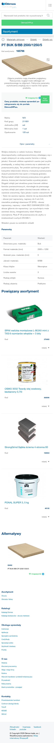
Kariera (4, 673)
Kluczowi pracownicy (9, 666)
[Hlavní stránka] (4, 39)
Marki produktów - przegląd (12, 687)
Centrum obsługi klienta (10, 704)
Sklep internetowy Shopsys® (24, 736)
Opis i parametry (27, 144)
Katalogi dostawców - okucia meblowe (15, 616)
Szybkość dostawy (9, 646)
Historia (4, 663)
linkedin (13, 729)
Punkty (4, 650)
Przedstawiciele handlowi (11, 700)
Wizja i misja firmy (8, 670)
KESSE (4, 711)
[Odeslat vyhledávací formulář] (48, 15)
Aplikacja (5, 632)
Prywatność (6, 680)
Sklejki (33, 39)
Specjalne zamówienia (10, 636)
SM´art (4, 714)
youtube (23, 729)
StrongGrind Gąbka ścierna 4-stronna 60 (26, 447)
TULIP (4, 707)
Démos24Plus (27, 22)
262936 (46, 397)
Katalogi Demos (7, 612)
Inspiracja (26, 727)
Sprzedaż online (7, 643)
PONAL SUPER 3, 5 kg (17, 502)
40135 (47, 508)
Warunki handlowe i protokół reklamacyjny (17, 677)
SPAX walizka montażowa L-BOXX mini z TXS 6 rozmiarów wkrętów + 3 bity (27, 332)
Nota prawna (6, 684)
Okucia (4, 596)
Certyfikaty (6, 639)
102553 (46, 453)
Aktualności (14, 727)
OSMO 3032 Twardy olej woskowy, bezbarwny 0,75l (23, 390)
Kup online (45, 99)
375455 (46, 339)
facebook (37, 727)
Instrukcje (5, 629)
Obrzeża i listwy (7, 599)
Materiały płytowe (15, 39)
